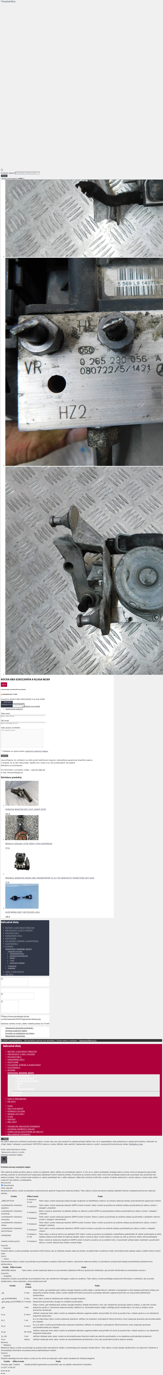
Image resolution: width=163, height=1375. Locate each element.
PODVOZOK (12, 966)
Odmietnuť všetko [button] (18, 1149)
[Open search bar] (2, 170)
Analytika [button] (5, 1273)
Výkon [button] (3, 1256)
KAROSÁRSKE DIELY (13, 936)
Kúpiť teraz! (8, 702)
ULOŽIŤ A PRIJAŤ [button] (8, 1367)
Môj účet (12, 1122)
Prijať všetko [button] (6, 1149)
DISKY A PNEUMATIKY (14, 972)
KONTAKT (12, 1119)
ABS (12, 960)
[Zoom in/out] (2, 1370)
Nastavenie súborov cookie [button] (12, 1152)
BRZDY (12, 958)
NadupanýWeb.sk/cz (87, 1040)
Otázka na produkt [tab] (32, 706)
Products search (8, 173)
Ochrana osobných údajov (16, 1031)
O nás (10, 1117)
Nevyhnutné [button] (6, 1183)
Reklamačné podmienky (15, 1036)
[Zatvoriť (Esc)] (9, 1370)
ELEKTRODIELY (11, 944)
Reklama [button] (4, 1342)
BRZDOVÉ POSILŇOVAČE (19, 956)
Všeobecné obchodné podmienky (19, 1028)
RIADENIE (11, 968)
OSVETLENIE (10, 938)
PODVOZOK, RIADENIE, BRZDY (18, 949)
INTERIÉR (9, 946)
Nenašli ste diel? (16, 1114)
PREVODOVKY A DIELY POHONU (19, 930)
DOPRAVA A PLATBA (16, 1111)
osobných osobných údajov (36, 751)
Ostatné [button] (4, 1353)
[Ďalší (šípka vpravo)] (4, 1373)
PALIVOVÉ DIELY (12, 933)
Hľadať (4, 176)
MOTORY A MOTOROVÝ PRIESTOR (19, 928)
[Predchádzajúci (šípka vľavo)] (2, 1373)
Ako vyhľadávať (15, 1109)
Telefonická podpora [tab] (14, 709)
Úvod (10, 1106)
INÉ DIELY (9, 974)
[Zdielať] (6, 1370)
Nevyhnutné (9, 1185)
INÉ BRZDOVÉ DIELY (17, 954)
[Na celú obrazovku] (4, 1370)
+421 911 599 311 (38, 770)
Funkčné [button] (4, 1245)
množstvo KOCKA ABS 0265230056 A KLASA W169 (23, 699)
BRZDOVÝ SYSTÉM (15, 951)
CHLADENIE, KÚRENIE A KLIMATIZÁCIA (21, 941)
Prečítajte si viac (136, 1144)
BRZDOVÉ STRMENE (17, 963)
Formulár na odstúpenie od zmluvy (19, 1033)
